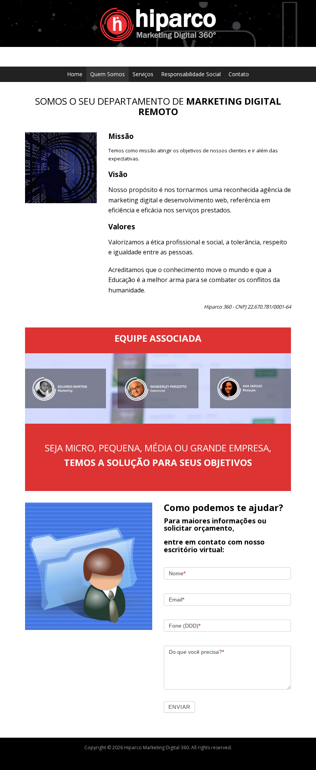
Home (74, 74)
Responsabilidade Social (191, 74)
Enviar (179, 707)
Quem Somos (107, 74)
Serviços (143, 74)
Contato (239, 74)
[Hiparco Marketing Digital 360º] (158, 23)
